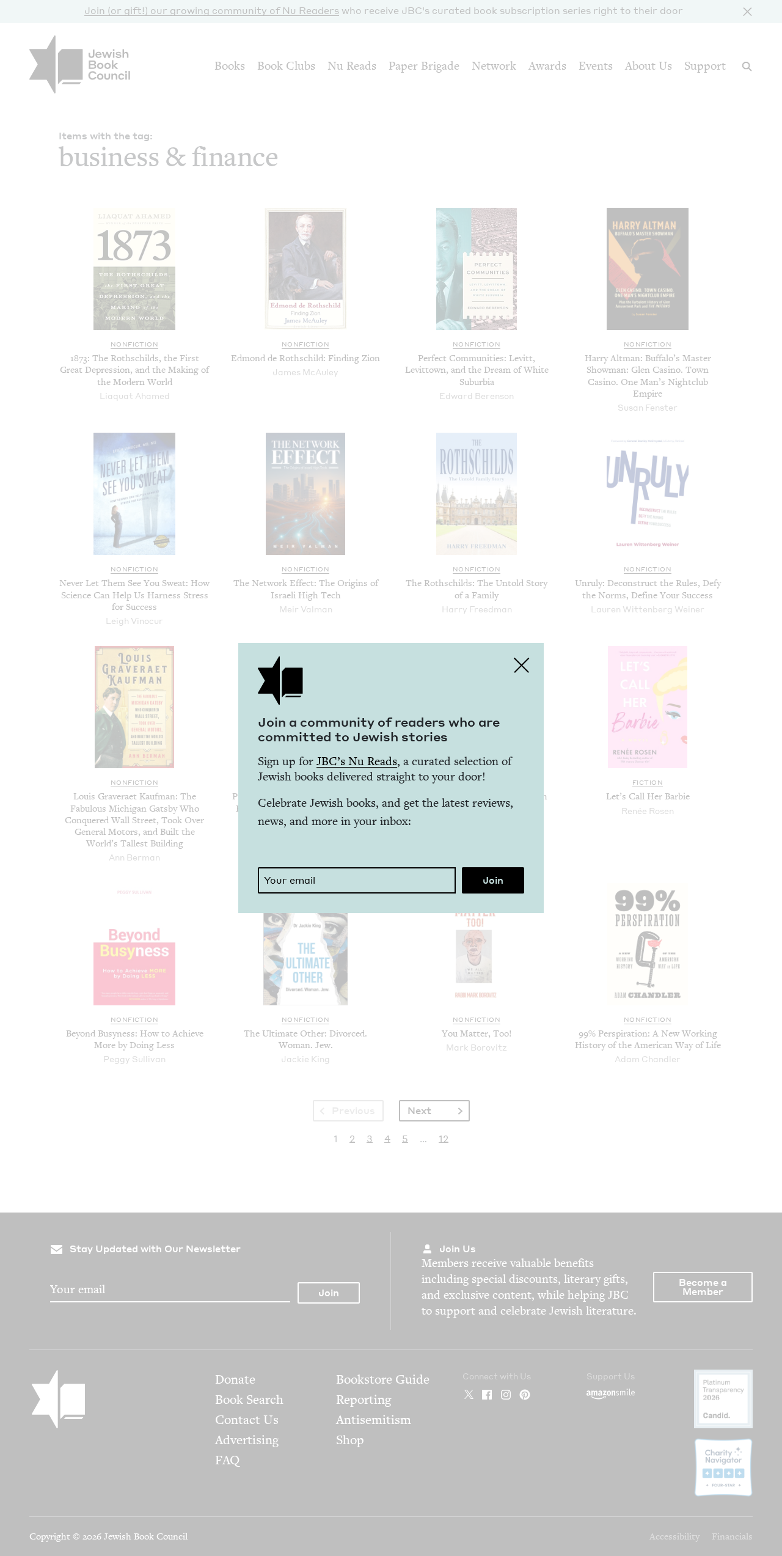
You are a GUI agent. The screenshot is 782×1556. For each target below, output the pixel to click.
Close (521, 665)
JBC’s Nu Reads (356, 761)
